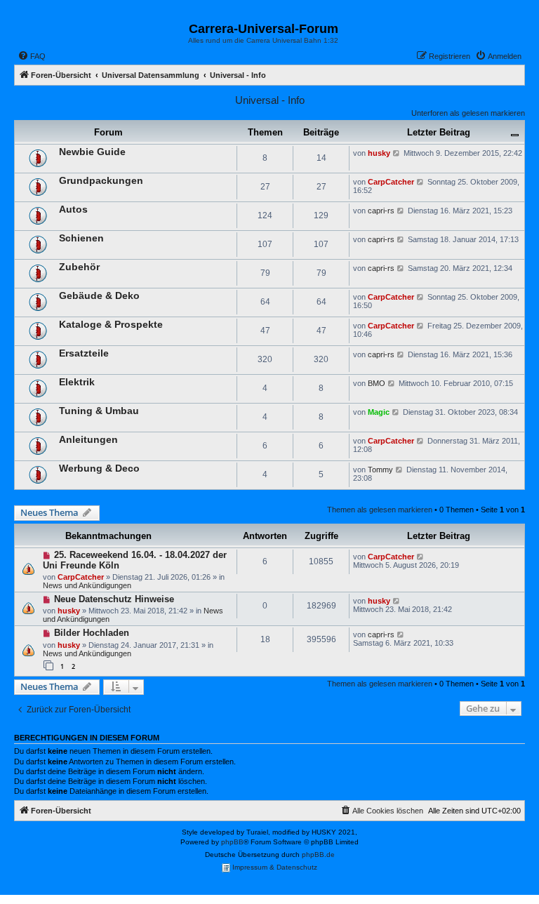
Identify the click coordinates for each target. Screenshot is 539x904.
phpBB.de (318, 854)
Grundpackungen (101, 180)
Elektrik (77, 381)
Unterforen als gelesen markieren (468, 113)
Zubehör (79, 266)
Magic (379, 412)
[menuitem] (32, 56)
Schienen (81, 238)
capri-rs (381, 210)
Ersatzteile (84, 353)
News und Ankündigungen (87, 585)
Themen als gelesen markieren (379, 509)
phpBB (232, 842)
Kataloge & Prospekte (111, 324)
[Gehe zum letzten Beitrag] (420, 556)
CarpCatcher (391, 182)
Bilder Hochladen (91, 632)
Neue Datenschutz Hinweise (114, 599)
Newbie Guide (92, 151)
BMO (376, 383)
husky (379, 153)
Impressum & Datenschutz (273, 867)
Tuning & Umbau (99, 410)
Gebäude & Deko (99, 295)
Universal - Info (270, 100)
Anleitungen (88, 439)
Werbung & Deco (99, 468)
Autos (73, 209)
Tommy (380, 469)
